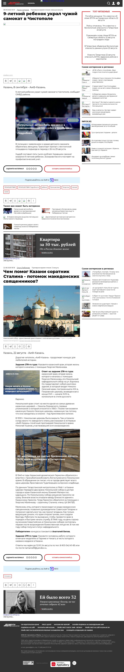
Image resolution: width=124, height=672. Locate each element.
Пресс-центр (46, 624)
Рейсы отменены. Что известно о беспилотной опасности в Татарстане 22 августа (101, 28)
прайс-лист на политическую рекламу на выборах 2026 (42, 630)
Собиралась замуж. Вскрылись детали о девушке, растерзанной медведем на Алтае (104, 96)
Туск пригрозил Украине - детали (104, 132)
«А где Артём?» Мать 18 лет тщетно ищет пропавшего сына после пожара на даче (105, 290)
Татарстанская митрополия (29, 341)
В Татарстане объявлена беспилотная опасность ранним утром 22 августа (101, 47)
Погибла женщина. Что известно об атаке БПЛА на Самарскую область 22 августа (101, 18)
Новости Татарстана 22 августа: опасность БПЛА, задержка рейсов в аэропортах (101, 57)
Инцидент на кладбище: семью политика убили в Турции (103, 157)
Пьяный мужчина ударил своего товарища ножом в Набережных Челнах (26, 226)
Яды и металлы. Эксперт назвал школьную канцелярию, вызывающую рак (104, 112)
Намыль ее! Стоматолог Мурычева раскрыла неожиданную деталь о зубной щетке (105, 282)
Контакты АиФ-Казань (46, 627)
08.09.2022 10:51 (9, 10)
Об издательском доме (30, 624)
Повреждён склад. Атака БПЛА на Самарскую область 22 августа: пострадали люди (101, 38)
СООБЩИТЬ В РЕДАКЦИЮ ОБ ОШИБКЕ (79, 630)
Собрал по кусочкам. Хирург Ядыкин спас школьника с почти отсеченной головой (106, 298)
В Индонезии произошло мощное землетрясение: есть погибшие (104, 125)
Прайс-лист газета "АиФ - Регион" (69, 627)
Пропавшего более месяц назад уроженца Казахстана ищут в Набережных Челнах (64, 211)
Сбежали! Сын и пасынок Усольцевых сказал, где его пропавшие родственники (106, 80)
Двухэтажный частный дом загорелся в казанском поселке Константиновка (58, 218)
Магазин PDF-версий (62, 624)
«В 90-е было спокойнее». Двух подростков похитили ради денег (105, 71)
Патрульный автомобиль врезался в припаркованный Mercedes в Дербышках (45, 126)
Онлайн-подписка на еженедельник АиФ (88, 624)
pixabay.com (8, 75)
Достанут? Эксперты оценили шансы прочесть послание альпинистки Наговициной (106, 104)
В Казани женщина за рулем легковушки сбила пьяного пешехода (20, 218)
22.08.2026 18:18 (9, 268)
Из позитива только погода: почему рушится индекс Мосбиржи (105, 141)
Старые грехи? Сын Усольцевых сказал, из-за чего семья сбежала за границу (105, 88)
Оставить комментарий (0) (62, 169)
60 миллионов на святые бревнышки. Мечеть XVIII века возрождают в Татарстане (47, 458)
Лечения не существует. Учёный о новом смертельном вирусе (105, 305)
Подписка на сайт (28, 627)
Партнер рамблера (42, 663)
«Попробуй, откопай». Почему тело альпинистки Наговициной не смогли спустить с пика (105, 274)
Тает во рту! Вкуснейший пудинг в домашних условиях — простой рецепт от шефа (105, 314)
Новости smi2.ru (11, 258)
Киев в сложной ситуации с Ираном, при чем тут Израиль (105, 149)
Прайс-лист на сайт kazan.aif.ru (97, 627)
